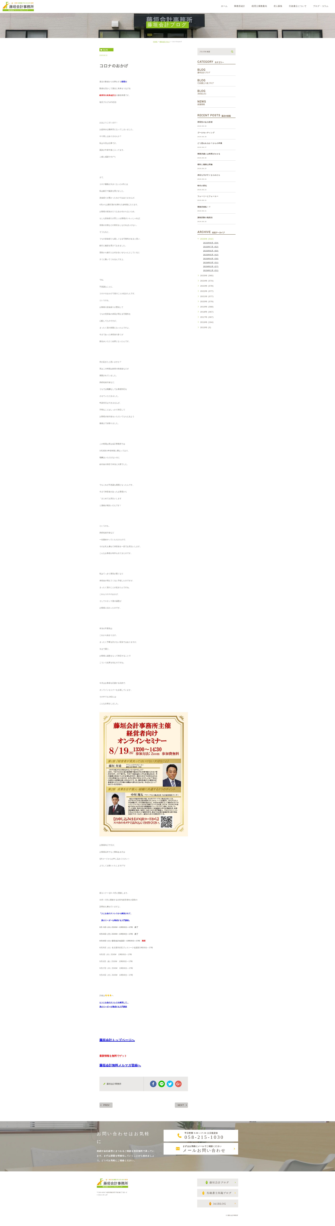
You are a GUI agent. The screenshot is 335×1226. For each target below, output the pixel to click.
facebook (153, 1084)
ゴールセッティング (206, 133)
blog (105, 50)
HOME (155, 41)
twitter (170, 1084)
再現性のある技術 (205, 122)
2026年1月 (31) (211, 270)
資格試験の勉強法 (205, 217)
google (178, 1084)
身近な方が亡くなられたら (208, 175)
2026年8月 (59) (211, 243)
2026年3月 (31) (211, 262)
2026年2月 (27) (211, 266)
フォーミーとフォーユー (208, 196)
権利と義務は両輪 (205, 164)
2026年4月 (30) (211, 258)
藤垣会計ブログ (165, 41)
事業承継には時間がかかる (208, 154)
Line (161, 1084)
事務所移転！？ (204, 207)
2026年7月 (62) (211, 247)
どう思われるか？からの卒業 (209, 143)
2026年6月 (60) (211, 251)
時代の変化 (202, 186)
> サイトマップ (102, 1195)
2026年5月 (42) (211, 255)
